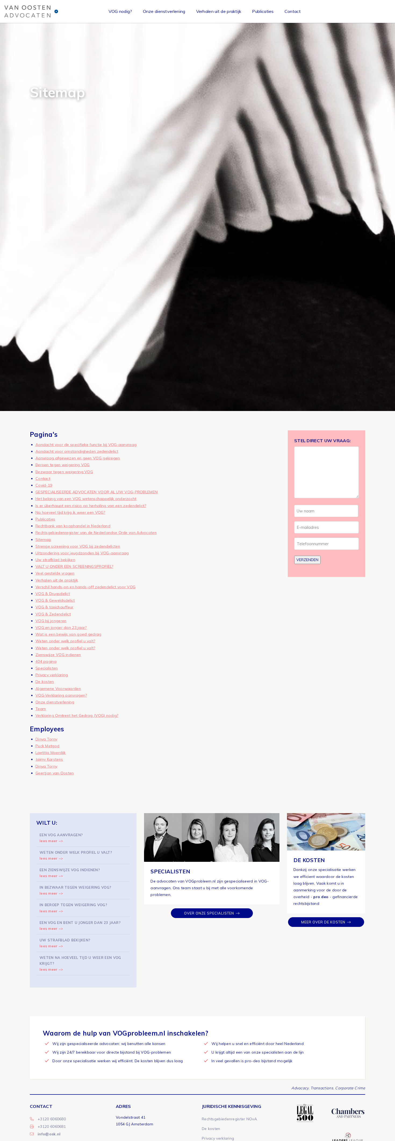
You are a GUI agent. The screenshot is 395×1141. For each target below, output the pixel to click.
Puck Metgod (47, 745)
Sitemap (43, 539)
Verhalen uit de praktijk (219, 11)
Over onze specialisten (209, 913)
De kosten (44, 681)
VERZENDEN (307, 559)
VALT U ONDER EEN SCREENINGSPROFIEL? (74, 566)
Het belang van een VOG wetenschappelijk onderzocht (86, 498)
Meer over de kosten (323, 922)
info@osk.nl (49, 1134)
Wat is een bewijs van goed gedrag (68, 634)
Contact (293, 11)
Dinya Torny (46, 739)
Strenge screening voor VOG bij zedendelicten (77, 546)
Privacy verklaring (51, 674)
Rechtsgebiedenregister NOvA (229, 1119)
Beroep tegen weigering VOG (62, 464)
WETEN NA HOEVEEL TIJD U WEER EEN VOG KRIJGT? (80, 963)
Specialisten (46, 668)
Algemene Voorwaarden (58, 688)
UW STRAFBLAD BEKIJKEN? (65, 943)
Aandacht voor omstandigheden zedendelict (76, 451)
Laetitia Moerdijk (50, 752)
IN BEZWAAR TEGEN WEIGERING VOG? (75, 890)
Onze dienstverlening (164, 11)
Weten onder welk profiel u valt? (65, 641)
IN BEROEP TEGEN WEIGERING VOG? (73, 908)
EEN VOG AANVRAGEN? (61, 838)
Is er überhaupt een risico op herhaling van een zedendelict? (90, 505)
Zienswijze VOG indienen (58, 654)
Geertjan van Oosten (54, 773)
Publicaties (263, 11)
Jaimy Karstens (49, 759)
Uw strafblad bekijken (55, 559)
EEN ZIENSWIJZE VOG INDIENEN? (70, 873)
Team (40, 708)
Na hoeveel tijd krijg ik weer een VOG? (70, 512)
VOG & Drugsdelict (52, 593)
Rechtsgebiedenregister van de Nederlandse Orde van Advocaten (96, 532)
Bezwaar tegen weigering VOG (64, 471)
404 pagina (45, 661)
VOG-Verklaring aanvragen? (61, 695)
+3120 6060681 (52, 1126)
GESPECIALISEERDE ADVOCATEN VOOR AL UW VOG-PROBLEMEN (96, 492)
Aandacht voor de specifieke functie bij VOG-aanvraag (86, 444)
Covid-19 (43, 485)
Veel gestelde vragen (54, 573)
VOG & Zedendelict (53, 614)
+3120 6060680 (52, 1119)
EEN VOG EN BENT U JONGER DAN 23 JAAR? (80, 925)
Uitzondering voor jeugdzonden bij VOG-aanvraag (82, 553)
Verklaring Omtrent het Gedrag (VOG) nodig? (77, 715)
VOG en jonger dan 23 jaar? (61, 627)
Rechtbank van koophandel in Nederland (72, 525)
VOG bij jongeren (51, 620)
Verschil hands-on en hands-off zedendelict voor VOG (85, 586)
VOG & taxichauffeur (54, 607)
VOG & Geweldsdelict (55, 600)
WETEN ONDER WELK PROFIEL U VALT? (76, 855)
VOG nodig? (120, 11)
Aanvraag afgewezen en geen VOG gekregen (77, 458)
